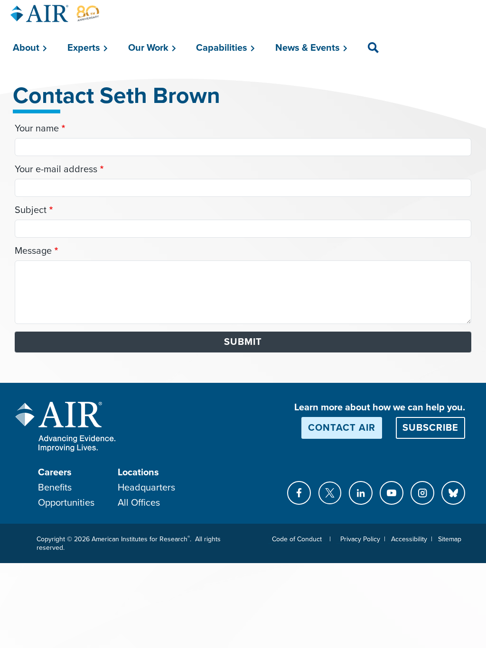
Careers (55, 472)
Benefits (55, 487)
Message (33, 251)
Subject (31, 210)
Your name (37, 128)
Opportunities (66, 503)
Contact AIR (341, 428)
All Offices (139, 503)
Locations (138, 472)
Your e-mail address (56, 169)
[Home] (55, 13)
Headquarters (146, 487)
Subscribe (430, 428)
